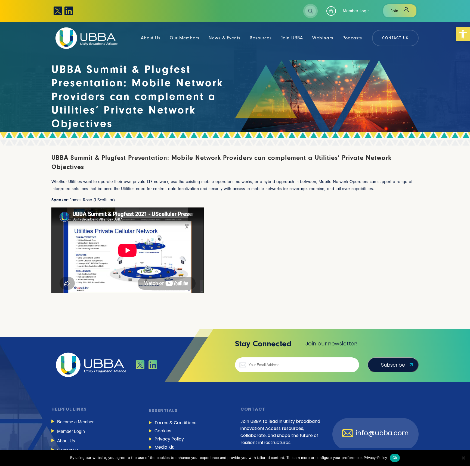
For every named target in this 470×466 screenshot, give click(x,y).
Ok (394, 457)
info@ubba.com (382, 433)
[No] (463, 458)
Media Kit (164, 447)
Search (310, 11)
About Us (66, 441)
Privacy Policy (169, 439)
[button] (463, 34)
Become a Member (75, 422)
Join (394, 10)
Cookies (162, 431)
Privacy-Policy (375, 457)
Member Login (356, 10)
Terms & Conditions (175, 423)
